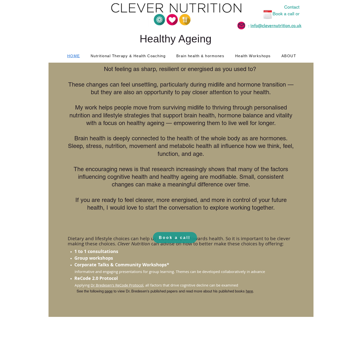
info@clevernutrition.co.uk (275, 25)
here (249, 291)
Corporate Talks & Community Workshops (120, 265)
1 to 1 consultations (96, 251)
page (109, 291)
